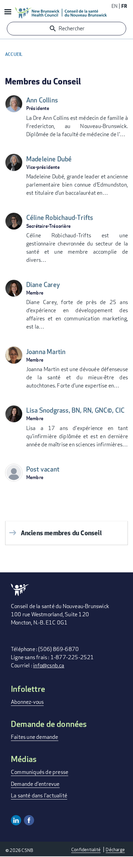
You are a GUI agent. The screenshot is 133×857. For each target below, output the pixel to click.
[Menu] (7, 12)
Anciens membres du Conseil (61, 532)
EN (114, 6)
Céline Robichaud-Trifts (59, 218)
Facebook (29, 820)
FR (124, 6)
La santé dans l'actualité (39, 795)
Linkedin (16, 820)
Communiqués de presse (39, 772)
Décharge (115, 849)
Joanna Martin (46, 352)
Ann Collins (42, 100)
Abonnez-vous (27, 701)
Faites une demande (34, 737)
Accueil (14, 54)
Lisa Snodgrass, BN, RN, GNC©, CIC (75, 410)
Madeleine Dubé (49, 159)
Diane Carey (43, 285)
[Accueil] (61, 12)
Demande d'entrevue (35, 784)
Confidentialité (86, 849)
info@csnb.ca (48, 665)
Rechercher (72, 28)
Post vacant (42, 469)
